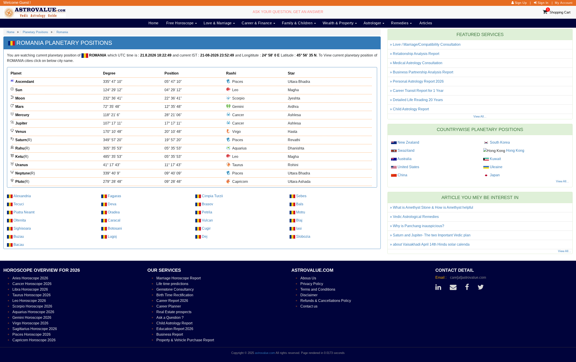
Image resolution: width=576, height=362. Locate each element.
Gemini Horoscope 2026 (31, 317)
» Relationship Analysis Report (414, 54)
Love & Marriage (218, 23)
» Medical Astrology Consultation (416, 63)
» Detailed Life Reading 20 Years (416, 100)
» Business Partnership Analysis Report (421, 72)
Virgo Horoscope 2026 (30, 323)
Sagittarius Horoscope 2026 (34, 329)
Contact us (308, 306)
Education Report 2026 (174, 329)
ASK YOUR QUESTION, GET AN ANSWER (288, 12)
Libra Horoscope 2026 (30, 289)
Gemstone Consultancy (175, 289)
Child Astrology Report (174, 323)
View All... (479, 116)
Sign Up (521, 3)
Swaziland (405, 150)
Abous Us (308, 278)
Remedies (400, 23)
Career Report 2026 (172, 301)
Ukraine (495, 167)
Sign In (543, 3)
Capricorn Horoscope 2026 (34, 340)
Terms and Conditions (317, 289)
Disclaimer (308, 295)
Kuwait (495, 159)
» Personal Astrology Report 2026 (417, 81)
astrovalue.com (265, 353)
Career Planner (168, 306)
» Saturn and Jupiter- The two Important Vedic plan (430, 235)
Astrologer (373, 23)
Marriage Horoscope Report (178, 278)
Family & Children (298, 23)
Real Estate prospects (173, 312)
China (402, 175)
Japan (494, 175)
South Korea (499, 142)
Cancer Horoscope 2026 (32, 284)
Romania (62, 32)
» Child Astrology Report (409, 109)
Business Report (169, 334)
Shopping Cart (559, 12)
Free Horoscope (180, 23)
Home (153, 23)
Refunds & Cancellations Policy (325, 301)
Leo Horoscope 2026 (29, 301)
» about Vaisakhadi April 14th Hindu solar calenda (430, 244)
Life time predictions (172, 284)
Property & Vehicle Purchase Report (185, 340)
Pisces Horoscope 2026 (31, 334)
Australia (404, 159)
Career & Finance (257, 23)
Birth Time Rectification (174, 295)
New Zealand (408, 142)
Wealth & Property (339, 23)
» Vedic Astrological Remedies (414, 217)
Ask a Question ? (170, 317)
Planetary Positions (35, 32)
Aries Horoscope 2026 (30, 278)
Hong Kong (514, 150)
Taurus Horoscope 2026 (31, 295)
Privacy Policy (311, 284)
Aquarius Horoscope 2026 (33, 312)
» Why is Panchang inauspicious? (417, 226)
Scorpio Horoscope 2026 (32, 306)
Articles (425, 23)
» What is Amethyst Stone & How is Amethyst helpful (431, 207)
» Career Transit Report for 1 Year (416, 91)
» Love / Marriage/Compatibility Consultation (425, 44)
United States (408, 167)
